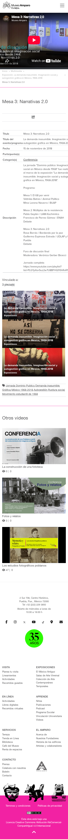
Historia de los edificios (48, 742)
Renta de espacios (12, 750)
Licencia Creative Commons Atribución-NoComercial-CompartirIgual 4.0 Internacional (34, 824)
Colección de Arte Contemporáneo (45, 681)
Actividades (8, 679)
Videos (39, 720)
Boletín (5, 772)
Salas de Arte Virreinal (47, 676)
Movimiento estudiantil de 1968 (20, 394)
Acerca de (41, 735)
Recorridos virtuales (12, 709)
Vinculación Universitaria (49, 716)
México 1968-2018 (22, 390)
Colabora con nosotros (14, 768)
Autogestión (40, 390)
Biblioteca (7, 742)
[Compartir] (33, 117)
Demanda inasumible (47, 386)
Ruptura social (56, 390)
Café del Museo (10, 746)
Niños (39, 701)
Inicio (4, 71)
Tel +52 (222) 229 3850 (34, 605)
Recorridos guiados (12, 683)
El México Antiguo (45, 672)
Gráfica (6, 390)
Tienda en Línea (10, 739)
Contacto (7, 776)
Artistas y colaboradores (49, 746)
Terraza (6, 735)
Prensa (5, 764)
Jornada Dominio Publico (20, 386)
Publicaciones (43, 705)
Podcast (40, 709)
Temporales (42, 686)
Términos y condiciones (18, 806)
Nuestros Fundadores (47, 739)
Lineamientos (9, 676)
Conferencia (30, 159)
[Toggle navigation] (61, 5)
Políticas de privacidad (50, 806)
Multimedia (16, 71)
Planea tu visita (10, 672)
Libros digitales (10, 705)
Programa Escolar (45, 712)
